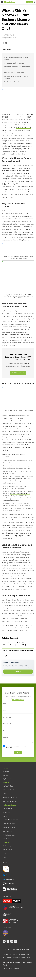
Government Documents (10, 797)
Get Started (29, 2)
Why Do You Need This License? (14, 63)
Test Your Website (8, 786)
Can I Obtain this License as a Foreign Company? (16, 77)
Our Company (7, 846)
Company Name (7, 717)
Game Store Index (8, 831)
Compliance (6, 656)
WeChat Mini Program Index (11, 820)
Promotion (6, 775)
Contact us (28, 625)
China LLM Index (8, 839)
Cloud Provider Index (9, 823)
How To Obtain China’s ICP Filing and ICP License (18, 650)
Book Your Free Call (18, 373)
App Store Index (7, 808)
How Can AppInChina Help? (12, 82)
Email (4, 710)
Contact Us (18, 671)
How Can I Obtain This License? (14, 72)
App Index (6, 816)
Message (5, 737)
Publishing (6, 771)
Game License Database (10, 801)
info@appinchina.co (18, 699)
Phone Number (7, 731)
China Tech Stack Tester (10, 790)
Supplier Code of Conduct (21, 949)
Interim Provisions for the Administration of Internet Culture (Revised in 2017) (16, 644)
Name (4, 703)
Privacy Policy (7, 949)
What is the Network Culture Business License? (16, 58)
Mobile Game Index (8, 835)
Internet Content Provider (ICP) (20, 493)
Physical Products (8, 779)
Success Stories (7, 850)
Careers (5, 853)
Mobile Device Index (9, 827)
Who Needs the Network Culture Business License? (17, 68)
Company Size (7, 723)
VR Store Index (7, 812)
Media (4, 857)
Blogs (4, 794)
